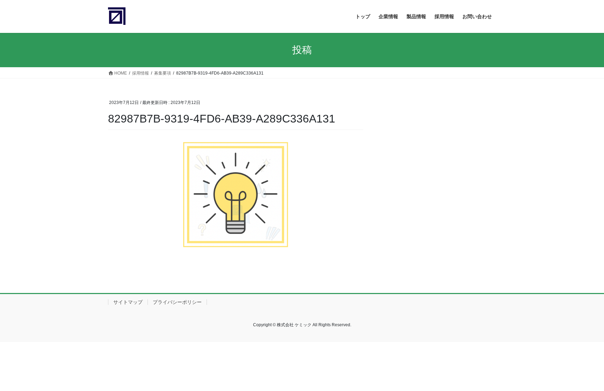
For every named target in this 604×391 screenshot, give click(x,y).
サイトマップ (128, 302)
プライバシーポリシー (177, 302)
